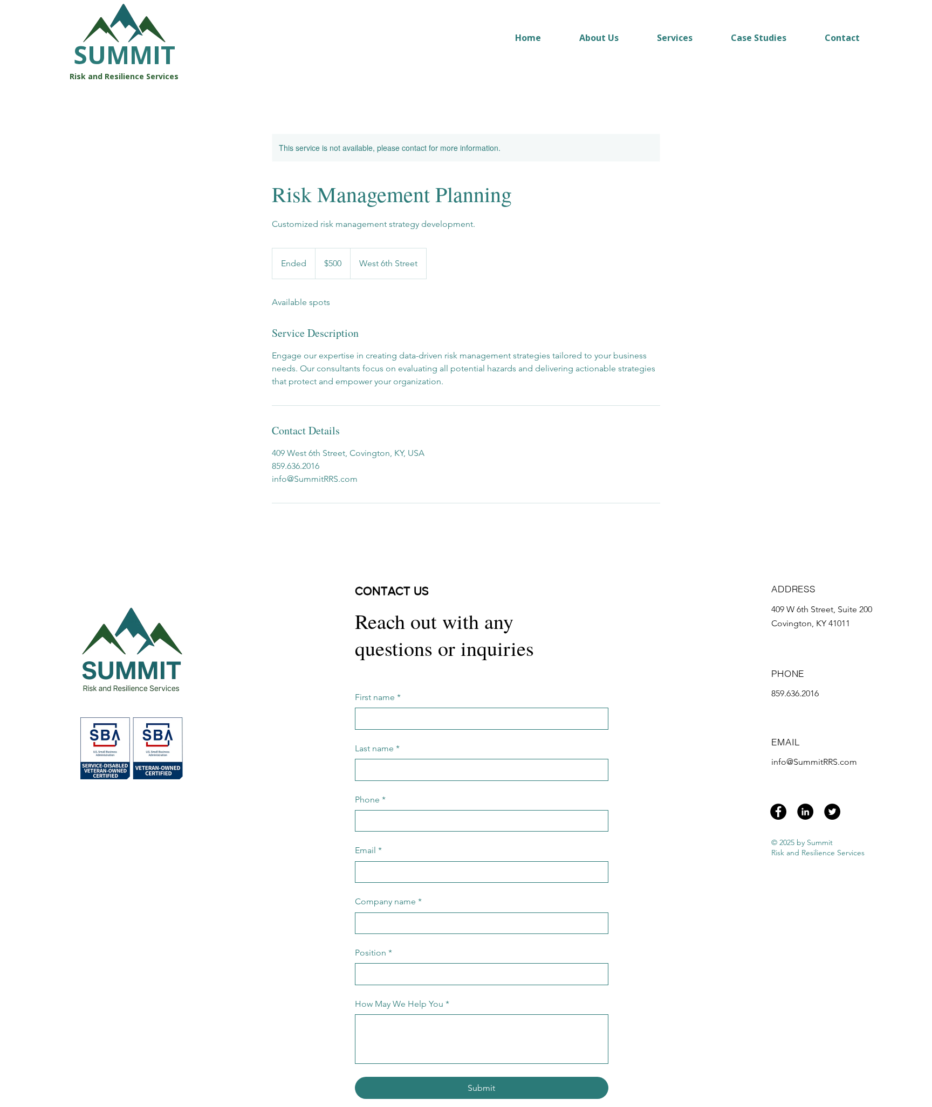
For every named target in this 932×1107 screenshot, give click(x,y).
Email (368, 850)
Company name (388, 901)
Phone (370, 799)
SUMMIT (124, 54)
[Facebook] (778, 812)
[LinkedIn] (805, 812)
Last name (377, 748)
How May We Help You (402, 1004)
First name (378, 697)
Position (373, 952)
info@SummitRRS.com (814, 762)
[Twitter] (832, 812)
